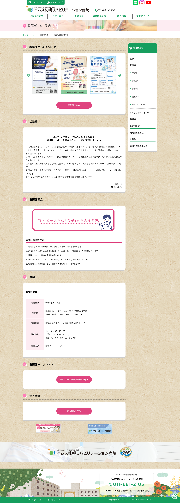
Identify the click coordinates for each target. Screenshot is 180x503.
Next (119, 75)
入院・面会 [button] (58, 16)
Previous (28, 75)
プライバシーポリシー (37, 500)
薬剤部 (133, 119)
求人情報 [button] (121, 16)
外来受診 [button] (79, 16)
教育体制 (135, 89)
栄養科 (133, 139)
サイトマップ (54, 500)
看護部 (133, 65)
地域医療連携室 (137, 132)
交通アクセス (143, 16)
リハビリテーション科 (139, 112)
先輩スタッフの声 (138, 105)
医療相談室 (135, 126)
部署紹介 (135, 81)
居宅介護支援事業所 (138, 146)
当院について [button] (36, 16)
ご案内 (134, 73)
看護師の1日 (136, 97)
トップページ (28, 35)
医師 (132, 58)
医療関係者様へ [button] (100, 16)
